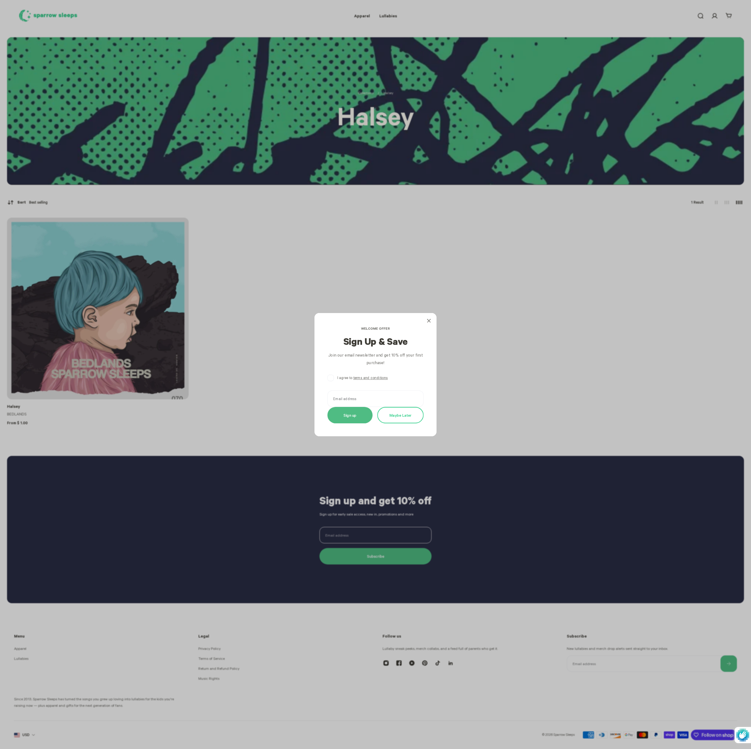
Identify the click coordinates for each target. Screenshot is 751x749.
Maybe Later (401, 414)
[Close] (429, 320)
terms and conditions (370, 378)
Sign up (350, 414)
